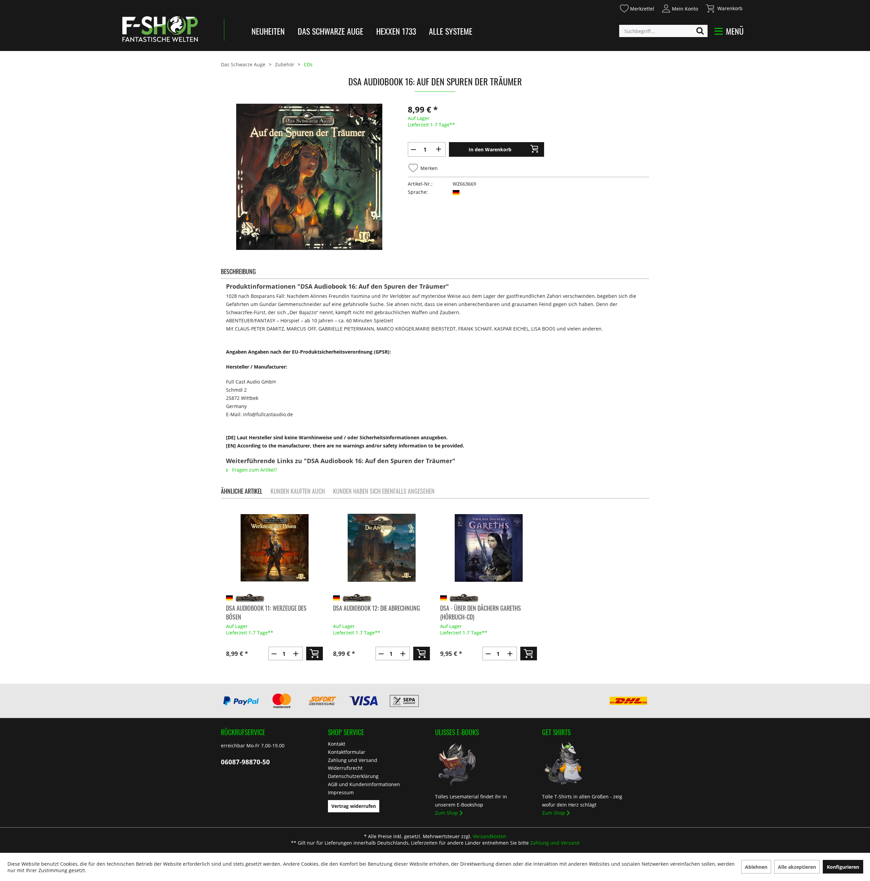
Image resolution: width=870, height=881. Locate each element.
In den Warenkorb (490, 149)
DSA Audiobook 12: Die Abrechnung (376, 608)
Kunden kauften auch (298, 491)
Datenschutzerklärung (353, 776)
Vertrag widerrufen (353, 806)
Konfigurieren (843, 867)
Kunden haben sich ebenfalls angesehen (384, 491)
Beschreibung (238, 271)
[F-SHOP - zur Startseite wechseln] (160, 29)
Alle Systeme (450, 31)
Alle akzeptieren (797, 867)
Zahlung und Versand (352, 760)
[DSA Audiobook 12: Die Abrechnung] (381, 548)
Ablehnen (756, 867)
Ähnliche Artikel (241, 491)
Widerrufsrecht (345, 768)
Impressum (341, 792)
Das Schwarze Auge (330, 31)
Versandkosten (489, 836)
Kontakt (336, 744)
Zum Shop (446, 813)
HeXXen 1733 (396, 31)
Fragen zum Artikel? (254, 470)
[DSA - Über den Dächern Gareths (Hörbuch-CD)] (488, 548)
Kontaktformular (346, 752)
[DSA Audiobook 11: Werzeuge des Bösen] (274, 548)
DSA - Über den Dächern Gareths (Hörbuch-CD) (480, 612)
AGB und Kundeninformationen (364, 784)
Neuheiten (268, 31)
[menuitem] (637, 7)
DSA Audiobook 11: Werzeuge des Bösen (266, 612)
